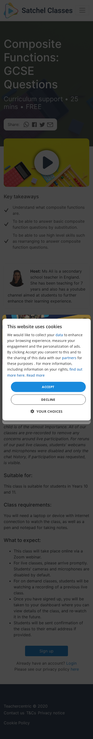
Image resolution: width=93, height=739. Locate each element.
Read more (36, 375)
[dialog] (46, 369)
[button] (46, 411)
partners (69, 357)
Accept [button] (48, 386)
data (59, 334)
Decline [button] (48, 399)
